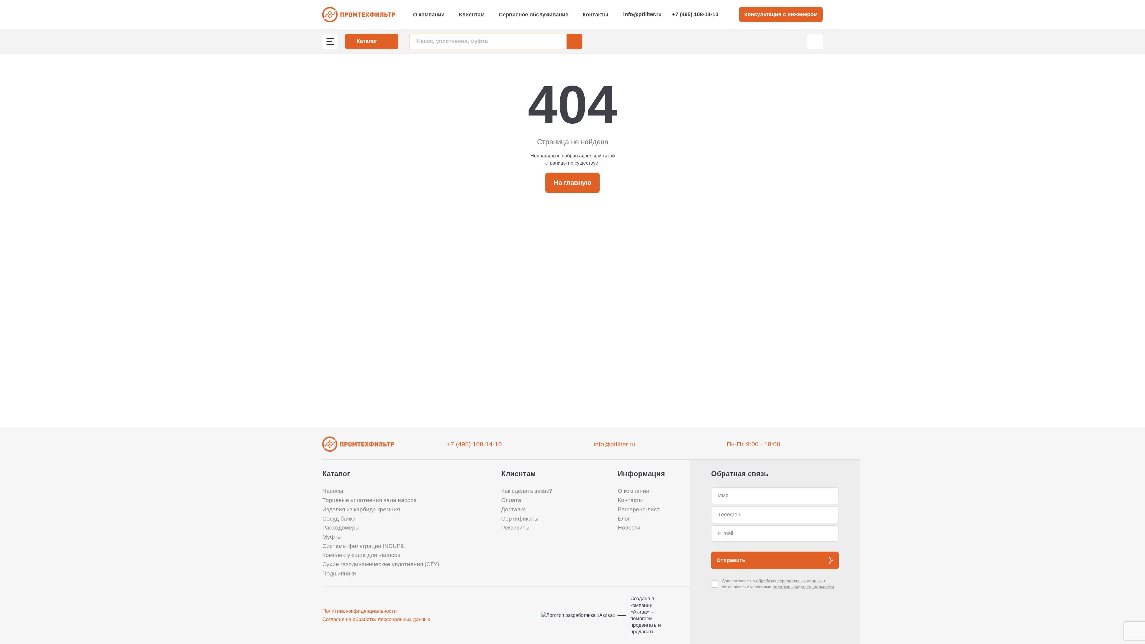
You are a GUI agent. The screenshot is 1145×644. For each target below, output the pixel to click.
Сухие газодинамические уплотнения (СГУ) (380, 564)
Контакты (595, 15)
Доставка (513, 509)
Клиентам (472, 15)
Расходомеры (341, 527)
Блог (624, 518)
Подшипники (339, 573)
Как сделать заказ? (526, 491)
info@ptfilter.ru (642, 14)
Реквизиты (515, 527)
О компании (429, 15)
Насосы (332, 491)
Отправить (731, 560)
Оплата (511, 500)
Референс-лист (639, 509)
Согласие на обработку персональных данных (376, 619)
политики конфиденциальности (803, 586)
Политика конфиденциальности (359, 611)
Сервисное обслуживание (533, 15)
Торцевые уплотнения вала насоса (369, 500)
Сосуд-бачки (339, 518)
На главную (572, 182)
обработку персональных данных (788, 580)
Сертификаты (520, 518)
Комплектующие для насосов (361, 555)
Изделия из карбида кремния (361, 509)
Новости (629, 527)
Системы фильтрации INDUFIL (363, 546)
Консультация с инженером (781, 14)
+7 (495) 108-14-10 (695, 14)
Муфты (332, 537)
